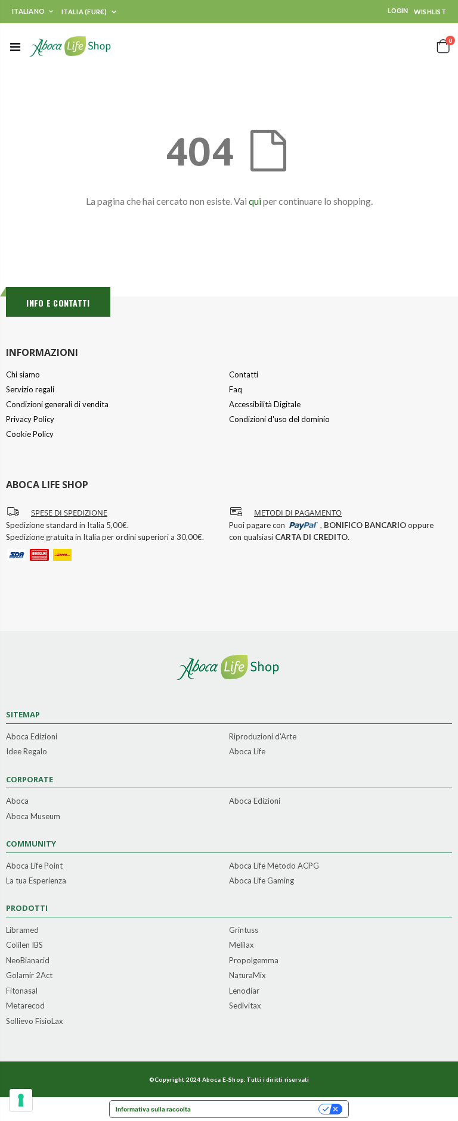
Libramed (22, 930)
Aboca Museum (33, 817)
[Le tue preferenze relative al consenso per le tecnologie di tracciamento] (21, 1100)
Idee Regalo (26, 752)
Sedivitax (245, 1006)
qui (255, 201)
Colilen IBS (24, 945)
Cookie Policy (30, 434)
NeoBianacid (27, 961)
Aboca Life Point (34, 866)
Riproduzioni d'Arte (262, 737)
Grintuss (243, 930)
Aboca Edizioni (31, 737)
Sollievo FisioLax (34, 1021)
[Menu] (15, 46)
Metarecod (25, 1006)
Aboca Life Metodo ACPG (274, 866)
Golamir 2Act (29, 976)
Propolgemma (253, 961)
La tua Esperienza (36, 881)
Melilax (241, 945)
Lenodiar (244, 991)
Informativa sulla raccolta (153, 1109)
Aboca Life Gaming (261, 881)
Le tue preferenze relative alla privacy (258, 1109)
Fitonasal (22, 991)
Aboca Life (247, 752)
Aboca (17, 801)
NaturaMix (247, 976)
